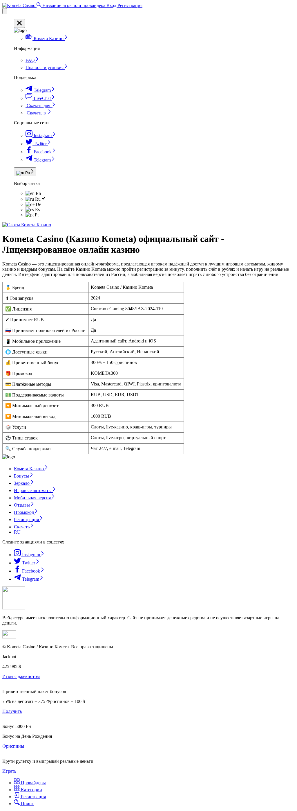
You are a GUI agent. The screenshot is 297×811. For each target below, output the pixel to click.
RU (17, 532)
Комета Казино (29, 468)
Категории (31, 789)
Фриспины (13, 746)
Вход (111, 5)
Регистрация (129, 5)
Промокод (24, 512)
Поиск (27, 803)
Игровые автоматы (33, 490)
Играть (9, 771)
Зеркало (22, 483)
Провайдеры (33, 782)
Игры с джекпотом (21, 676)
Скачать (22, 526)
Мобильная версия (33, 497)
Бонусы (22, 475)
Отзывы (22, 505)
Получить (12, 711)
